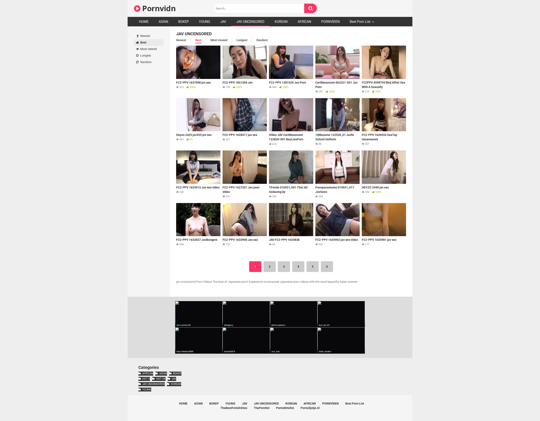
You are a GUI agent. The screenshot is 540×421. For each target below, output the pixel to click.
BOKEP (183, 22)
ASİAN (163, 22)
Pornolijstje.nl (310, 408)
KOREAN (281, 22)
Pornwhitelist (285, 408)
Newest (145, 36)
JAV (223, 22)
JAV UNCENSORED (250, 22)
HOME (143, 22)
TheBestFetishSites (233, 408)
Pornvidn (158, 8)
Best (143, 42)
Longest (145, 55)
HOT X (146, 378)
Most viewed (148, 49)
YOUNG (204, 22)
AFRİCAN (304, 22)
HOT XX (160, 378)
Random (145, 62)
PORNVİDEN (330, 22)
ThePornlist (262, 408)
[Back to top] (526, 408)
